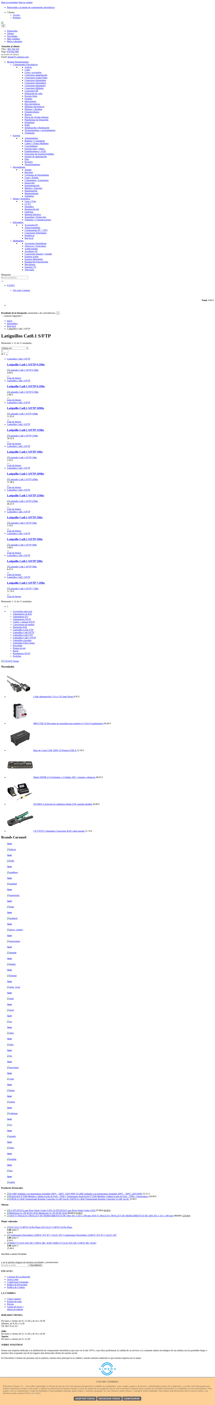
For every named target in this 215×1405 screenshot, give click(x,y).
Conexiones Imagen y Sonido (38, 254)
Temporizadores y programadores (40, 130)
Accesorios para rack (22, 611)
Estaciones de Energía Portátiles (39, 154)
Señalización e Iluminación (37, 127)
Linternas (29, 212)
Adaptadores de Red (22, 614)
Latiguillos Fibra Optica (24, 643)
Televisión (29, 269)
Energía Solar (31, 96)
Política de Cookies (16, 1287)
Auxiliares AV (31, 251)
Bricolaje (29, 172)
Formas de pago (14, 1301)
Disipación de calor (33, 93)
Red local (29, 238)
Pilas (27, 159)
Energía (16, 135)
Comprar (26, 290)
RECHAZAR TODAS (109, 1398)
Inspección (30, 183)
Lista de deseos (14, 378)
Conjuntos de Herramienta (37, 175)
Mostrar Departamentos (18, 62)
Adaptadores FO (20, 616)
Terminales (30, 133)
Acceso (16, 15)
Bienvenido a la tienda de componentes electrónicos (31, 7)
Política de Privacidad (17, 1284)
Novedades (12, 36)
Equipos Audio (31, 256)
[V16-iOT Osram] (10, 661)
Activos (28, 67)
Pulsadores (30, 122)
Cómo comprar (14, 1299)
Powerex (29, 162)
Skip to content (25, 2)
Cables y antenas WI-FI (24, 622)
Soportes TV (30, 267)
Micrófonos (30, 264)
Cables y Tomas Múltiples (37, 143)
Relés (27, 125)
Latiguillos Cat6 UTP (23, 635)
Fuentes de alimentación (36, 156)
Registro (17, 17)
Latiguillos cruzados (22, 640)
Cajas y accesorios (33, 72)
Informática (18, 222)
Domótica (29, 206)
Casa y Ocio (30, 201)
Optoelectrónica (32, 112)
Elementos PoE (20, 627)
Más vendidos (13, 39)
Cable (27, 70)
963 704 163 (13, 49)
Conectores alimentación (36, 75)
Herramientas (19, 167)
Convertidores (31, 146)
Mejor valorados (14, 41)
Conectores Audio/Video (36, 77)
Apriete (28, 170)
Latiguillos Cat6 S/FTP (23, 632)
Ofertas (10, 33)
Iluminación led (32, 209)
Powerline (17, 645)
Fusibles (28, 98)
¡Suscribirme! (35, 1265)
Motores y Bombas (33, 109)
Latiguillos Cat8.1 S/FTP (18, 359)
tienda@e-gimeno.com (18, 57)
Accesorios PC (31, 225)
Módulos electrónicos (34, 106)
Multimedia (18, 241)
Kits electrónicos (32, 104)
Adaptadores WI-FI (22, 619)
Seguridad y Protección (35, 217)
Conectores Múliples (34, 88)
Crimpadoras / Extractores (37, 180)
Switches (17, 656)
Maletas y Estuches (33, 188)
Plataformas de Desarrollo (36, 120)
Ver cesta (17, 290)
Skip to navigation (9, 2)
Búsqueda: (6, 274)
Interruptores (30, 101)
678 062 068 (13, 51)
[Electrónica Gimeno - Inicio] (2, 23)
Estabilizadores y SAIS (35, 151)
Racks (16, 651)
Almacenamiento (32, 227)
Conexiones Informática (36, 233)
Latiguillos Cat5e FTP (23, 630)
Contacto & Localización (18, 1277)
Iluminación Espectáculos (36, 262)
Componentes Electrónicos (25, 64)
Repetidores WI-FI (21, 653)
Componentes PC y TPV (36, 230)
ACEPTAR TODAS (85, 1398)
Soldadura (29, 196)
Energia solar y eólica (34, 148)
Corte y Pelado (31, 177)
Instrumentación (32, 185)
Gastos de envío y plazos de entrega (15, 1308)
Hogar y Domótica (21, 198)
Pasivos (28, 114)
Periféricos (29, 235)
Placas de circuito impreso (37, 117)
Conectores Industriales (35, 80)
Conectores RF (31, 91)
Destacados (12, 31)
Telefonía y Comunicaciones (38, 219)
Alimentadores (31, 138)
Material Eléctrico (33, 214)
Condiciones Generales (17, 1282)
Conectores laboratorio (35, 85)
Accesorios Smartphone (36, 243)
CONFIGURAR (132, 1398)
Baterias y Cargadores (35, 141)
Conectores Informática (35, 83)
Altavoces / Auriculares (35, 246)
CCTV (28, 204)
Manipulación (31, 191)
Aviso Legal (12, 1279)
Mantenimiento (31, 193)
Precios (10, 1304)
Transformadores (32, 164)
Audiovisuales (31, 248)
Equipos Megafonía (34, 259)
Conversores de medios (23, 624)
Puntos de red (19, 648)
